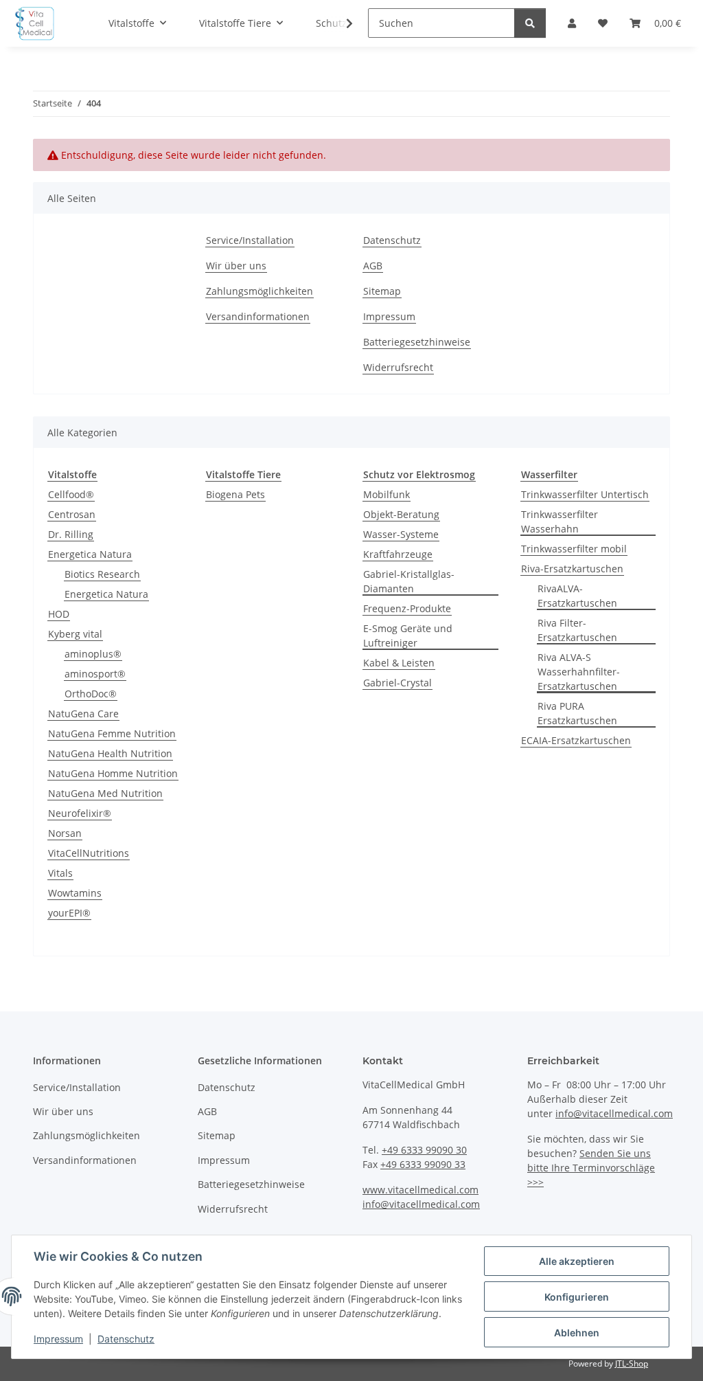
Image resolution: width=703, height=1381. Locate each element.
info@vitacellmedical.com (421, 1204)
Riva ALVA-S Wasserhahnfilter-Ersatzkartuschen (579, 672)
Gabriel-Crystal (397, 682)
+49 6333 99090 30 (424, 1149)
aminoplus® (93, 653)
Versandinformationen (258, 316)
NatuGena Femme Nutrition (112, 733)
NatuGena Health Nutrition (110, 753)
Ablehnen (576, 1332)
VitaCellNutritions (88, 853)
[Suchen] (530, 23)
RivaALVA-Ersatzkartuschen (577, 595)
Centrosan (71, 514)
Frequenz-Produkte (407, 608)
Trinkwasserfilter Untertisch (585, 494)
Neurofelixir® (79, 813)
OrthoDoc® (91, 693)
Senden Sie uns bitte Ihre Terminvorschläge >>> (591, 1168)
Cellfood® (71, 494)
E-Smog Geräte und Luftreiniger (407, 635)
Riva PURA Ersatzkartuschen (577, 713)
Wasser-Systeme (401, 534)
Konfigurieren (576, 1297)
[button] (340, 23)
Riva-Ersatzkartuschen (572, 568)
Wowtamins (75, 892)
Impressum (58, 1339)
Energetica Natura (90, 554)
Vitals (60, 872)
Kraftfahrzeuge (398, 554)
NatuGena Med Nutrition (105, 793)
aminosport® (95, 673)
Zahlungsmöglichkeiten (259, 290)
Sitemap (382, 290)
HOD (58, 613)
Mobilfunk (386, 494)
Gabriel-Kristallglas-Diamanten (408, 581)
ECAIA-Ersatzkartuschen (576, 740)
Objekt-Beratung (401, 514)
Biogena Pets (235, 494)
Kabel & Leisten (399, 662)
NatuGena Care (83, 713)
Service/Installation (250, 240)
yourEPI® (69, 912)
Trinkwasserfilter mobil (574, 548)
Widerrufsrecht (398, 367)
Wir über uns (236, 265)
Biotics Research (102, 574)
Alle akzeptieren (576, 1261)
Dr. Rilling (70, 534)
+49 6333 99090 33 (422, 1164)
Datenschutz (125, 1339)
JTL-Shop (631, 1363)
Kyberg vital (75, 633)
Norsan (65, 833)
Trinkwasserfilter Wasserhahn (559, 521)
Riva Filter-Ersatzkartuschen (577, 630)
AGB (372, 265)
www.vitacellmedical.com (420, 1189)
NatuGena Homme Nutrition (113, 773)
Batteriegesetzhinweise (416, 341)
